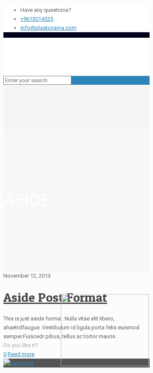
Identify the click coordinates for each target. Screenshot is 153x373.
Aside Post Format (55, 297)
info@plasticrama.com (48, 28)
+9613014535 (36, 19)
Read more (21, 354)
